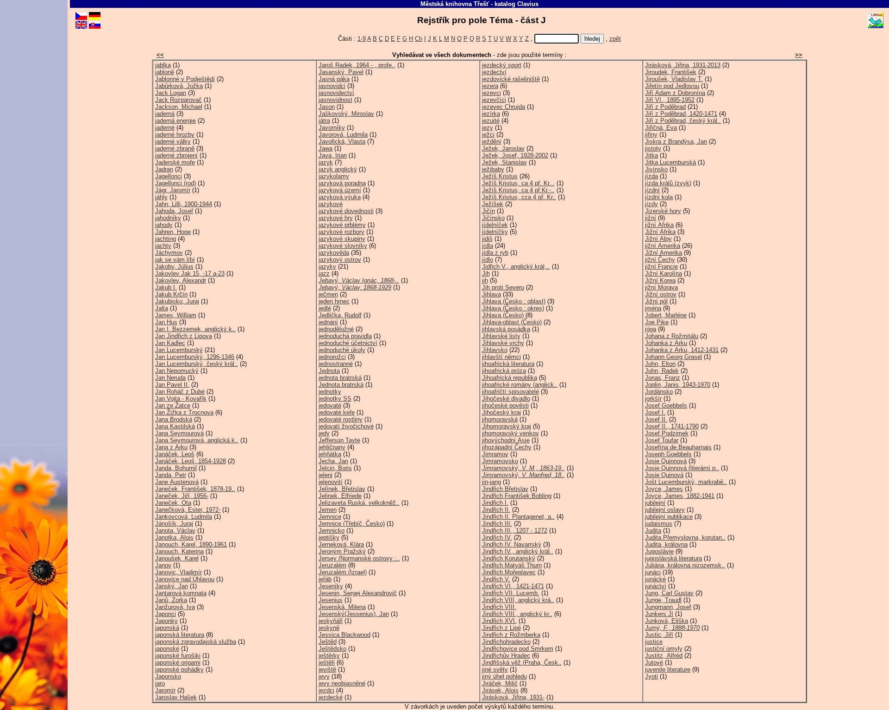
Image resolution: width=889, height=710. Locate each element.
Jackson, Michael (178, 106)
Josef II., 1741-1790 (672, 426)
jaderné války (173, 141)
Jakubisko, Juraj (177, 301)
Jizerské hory (663, 210)
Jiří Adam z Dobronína (675, 92)
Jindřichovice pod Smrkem (517, 648)
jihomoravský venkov (510, 433)
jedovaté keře (337, 412)
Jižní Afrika (660, 231)
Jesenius (331, 600)
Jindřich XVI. (499, 620)
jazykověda (334, 252)
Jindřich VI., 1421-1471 (513, 586)
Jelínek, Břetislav (342, 488)
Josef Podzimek (667, 433)
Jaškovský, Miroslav (346, 113)
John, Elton (660, 363)
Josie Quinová (664, 474)
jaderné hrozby (174, 134)
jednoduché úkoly (342, 349)
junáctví (655, 586)
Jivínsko (656, 169)
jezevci (491, 92)
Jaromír (165, 690)
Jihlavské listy (501, 336)
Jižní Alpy (658, 238)
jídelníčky (495, 231)
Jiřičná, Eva (661, 127)
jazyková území (340, 190)
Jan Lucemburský (179, 349)
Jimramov (495, 454)
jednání (328, 322)
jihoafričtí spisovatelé (510, 391)
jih (485, 280)
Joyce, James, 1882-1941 (679, 495)
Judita (653, 530)
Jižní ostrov (660, 294)
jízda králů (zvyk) (668, 183)
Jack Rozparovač (178, 99)
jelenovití (331, 481)
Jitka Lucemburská (670, 162)
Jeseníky (331, 586)
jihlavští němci (501, 356)
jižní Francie (661, 266)
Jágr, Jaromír (172, 190)
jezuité (491, 120)
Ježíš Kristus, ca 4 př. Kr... (518, 183)
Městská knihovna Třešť (454, 3)
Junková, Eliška (666, 620)
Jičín (488, 210)
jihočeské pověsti (505, 405)
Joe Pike (657, 322)
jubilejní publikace (669, 516)
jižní (650, 217)
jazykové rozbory (341, 231)
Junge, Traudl (663, 600)
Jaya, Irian (333, 155)
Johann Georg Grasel (673, 356)
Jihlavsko (494, 349)
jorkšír (653, 398)
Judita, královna (666, 544)
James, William (175, 315)
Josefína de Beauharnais (678, 447)
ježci (488, 134)
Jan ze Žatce (172, 405)
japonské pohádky (179, 669)
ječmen (328, 294)
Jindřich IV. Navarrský (511, 544)
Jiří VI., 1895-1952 (670, 99)
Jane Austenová (177, 481)
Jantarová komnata (181, 593)
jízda (651, 176)
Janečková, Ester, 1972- (187, 509)
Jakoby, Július (174, 266)
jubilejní (655, 502)
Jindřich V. (496, 579)
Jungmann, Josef (668, 606)
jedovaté (330, 405)
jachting (165, 238)
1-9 (361, 38)
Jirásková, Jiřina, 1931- (513, 697)
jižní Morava (661, 287)
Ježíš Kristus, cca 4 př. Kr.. (519, 197)
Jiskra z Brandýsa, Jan (676, 141)
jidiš (487, 238)
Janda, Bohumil (176, 468)
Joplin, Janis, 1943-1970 (677, 384)
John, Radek (662, 370)
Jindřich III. (497, 523)
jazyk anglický (338, 169)
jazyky (327, 266)
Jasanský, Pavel (341, 72)
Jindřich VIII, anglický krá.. (518, 600)
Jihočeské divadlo (506, 398)
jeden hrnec (334, 301)
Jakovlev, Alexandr (180, 280)
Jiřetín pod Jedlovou (672, 85)
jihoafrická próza (504, 370)
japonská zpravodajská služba (195, 641)
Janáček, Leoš (174, 454)
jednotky (330, 391)
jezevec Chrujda (503, 106)
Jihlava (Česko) (503, 315)
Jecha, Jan (333, 461)
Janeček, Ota (173, 502)
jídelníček (495, 224)
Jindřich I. (495, 502)
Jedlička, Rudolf (340, 315)
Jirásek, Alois (500, 690)
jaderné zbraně (174, 148)
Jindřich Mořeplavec (509, 572)
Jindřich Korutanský (508, 558)
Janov (163, 565)
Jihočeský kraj (501, 412)
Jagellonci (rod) (175, 183)
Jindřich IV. (497, 537)
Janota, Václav (175, 530)
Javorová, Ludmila (343, 134)
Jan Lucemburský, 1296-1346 (194, 356)
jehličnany (332, 447)
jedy (324, 433)
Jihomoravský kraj (506, 426)
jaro (160, 683)
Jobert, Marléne (666, 315)
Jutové (654, 662)
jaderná (165, 113)
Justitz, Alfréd (663, 655)
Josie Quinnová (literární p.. (682, 468)
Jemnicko (331, 530)
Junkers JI (659, 613)
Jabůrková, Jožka (179, 85)
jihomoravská (500, 419)
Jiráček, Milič (500, 683)
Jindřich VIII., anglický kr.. (517, 613)
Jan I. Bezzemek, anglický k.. (195, 329)
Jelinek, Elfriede (340, 495)
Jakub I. (166, 287)
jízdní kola (659, 197)
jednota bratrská (340, 377)
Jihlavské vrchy (503, 342)
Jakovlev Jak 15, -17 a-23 (190, 273)
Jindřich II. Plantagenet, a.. (518, 516)
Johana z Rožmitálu (671, 336)
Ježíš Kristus (500, 176)
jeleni (325, 474)
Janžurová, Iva (175, 606)
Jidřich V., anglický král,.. (516, 266)
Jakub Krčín (171, 294)
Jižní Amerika (663, 252)
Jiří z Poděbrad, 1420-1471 (681, 113)
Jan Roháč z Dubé (180, 391)
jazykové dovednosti (346, 210)
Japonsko (168, 676)
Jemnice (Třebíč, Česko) (352, 523)
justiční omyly (663, 648)
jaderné (165, 127)
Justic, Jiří (659, 634)
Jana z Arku (171, 447)
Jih (486, 273)
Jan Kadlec (170, 342)
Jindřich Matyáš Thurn (512, 565)
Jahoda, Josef (174, 210)
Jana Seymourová (179, 433)
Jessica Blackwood (344, 634)
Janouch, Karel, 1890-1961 (191, 544)
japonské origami (177, 662)
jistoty (653, 148)
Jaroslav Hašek (176, 697)
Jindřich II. (496, 509)
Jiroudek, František (670, 72)
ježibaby (493, 169)
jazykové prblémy (342, 224)
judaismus (658, 523)
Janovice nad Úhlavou (184, 579)
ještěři (327, 662)
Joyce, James (664, 488)
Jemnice (330, 516)
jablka (163, 65)
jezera (490, 85)
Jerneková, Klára (341, 544)
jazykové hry (336, 217)
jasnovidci (332, 85)
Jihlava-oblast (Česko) (512, 322)
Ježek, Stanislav (504, 162)
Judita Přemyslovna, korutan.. (685, 537)
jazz (324, 273)
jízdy (651, 204)
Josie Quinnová (666, 461)
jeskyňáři (331, 620)
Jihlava (491, 294)
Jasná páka (334, 78)
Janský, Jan (171, 586)
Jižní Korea (660, 280)
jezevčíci (494, 99)
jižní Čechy (660, 259)
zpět (615, 38)
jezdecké (331, 697)
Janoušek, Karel (177, 558)
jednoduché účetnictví (348, 342)
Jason (327, 106)
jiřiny (651, 134)
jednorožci (332, 356)
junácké (655, 579)
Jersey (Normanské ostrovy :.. (359, 558)
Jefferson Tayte (339, 440)
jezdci (326, 690)
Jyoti (651, 676)
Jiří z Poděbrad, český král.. (683, 120)
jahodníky (168, 217)
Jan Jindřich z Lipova (183, 336)
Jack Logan (170, 92)
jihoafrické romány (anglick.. (519, 384)
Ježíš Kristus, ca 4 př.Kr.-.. (518, 190)
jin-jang (491, 481)
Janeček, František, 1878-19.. (195, 488)
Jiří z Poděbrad (665, 106)
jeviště (327, 669)
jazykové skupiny (342, 238)
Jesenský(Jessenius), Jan (354, 613)
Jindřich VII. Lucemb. (510, 593)
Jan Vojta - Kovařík (181, 398)
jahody (164, 224)
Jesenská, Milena (342, 606)
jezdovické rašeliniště (511, 78)
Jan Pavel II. (172, 384)
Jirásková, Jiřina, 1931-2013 (682, 65)
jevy (324, 676)
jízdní (652, 190)
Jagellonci (168, 176)
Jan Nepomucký (177, 370)
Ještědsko (332, 648)
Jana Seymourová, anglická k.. (196, 440)
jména (653, 308)
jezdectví (494, 72)
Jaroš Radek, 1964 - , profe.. (357, 65)
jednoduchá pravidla (345, 336)
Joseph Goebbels (668, 454)
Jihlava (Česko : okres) (513, 308)
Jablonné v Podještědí (185, 78)
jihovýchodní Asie (506, 440)
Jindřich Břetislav (505, 488)
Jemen (328, 509)
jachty (163, 245)
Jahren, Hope (173, 231)
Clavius (527, 3)
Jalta (161, 308)
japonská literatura (179, 634)
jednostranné (336, 363)
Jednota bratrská (341, 384)
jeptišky (329, 537)
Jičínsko (493, 217)
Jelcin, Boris (335, 468)
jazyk (326, 162)
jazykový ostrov (340, 259)
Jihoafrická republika (509, 377)
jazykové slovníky (343, 245)
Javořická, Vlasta (342, 141)
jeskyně (329, 627)
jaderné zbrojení (176, 155)
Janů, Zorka (171, 600)
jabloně (164, 72)
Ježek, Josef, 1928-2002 (515, 155)
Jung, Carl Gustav (669, 593)
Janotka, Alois (174, 537)
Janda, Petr (170, 474)
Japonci (165, 613)
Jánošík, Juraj (174, 523)
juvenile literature (667, 669)
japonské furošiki (177, 655)
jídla (487, 245)
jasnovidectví (336, 92)
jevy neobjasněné (342, 683)
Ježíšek (492, 204)
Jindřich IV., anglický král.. (517, 551)
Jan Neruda (170, 377)
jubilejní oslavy (665, 509)
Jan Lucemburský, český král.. (196, 363)
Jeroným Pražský (342, 551)
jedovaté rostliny (341, 419)
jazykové (331, 204)
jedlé (325, 308)
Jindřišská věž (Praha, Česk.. (522, 662)
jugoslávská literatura (673, 558)
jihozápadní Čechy (507, 447)
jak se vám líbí (175, 259)
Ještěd (328, 641)
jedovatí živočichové (346, 426)
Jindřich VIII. (499, 606)
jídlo (487, 259)
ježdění (491, 141)
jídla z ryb (495, 252)
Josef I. (655, 412)
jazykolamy (334, 176)
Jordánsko (659, 391)
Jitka (651, 155)
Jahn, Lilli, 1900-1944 (183, 204)
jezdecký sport (501, 65)
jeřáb (325, 579)
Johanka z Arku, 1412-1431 (682, 349)
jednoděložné (336, 329)
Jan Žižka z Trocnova (184, 412)
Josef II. (656, 419)
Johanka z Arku (666, 342)
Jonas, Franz (662, 377)
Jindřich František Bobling (516, 495)
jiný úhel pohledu (504, 676)
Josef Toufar (661, 440)
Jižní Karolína (663, 273)
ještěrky (329, 655)
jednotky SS (335, 398)
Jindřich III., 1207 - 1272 (514, 530)
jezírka (491, 113)
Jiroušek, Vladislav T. (674, 78)
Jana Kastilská (175, 426)
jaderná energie (175, 120)
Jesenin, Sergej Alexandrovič (358, 593)
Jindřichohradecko (506, 641)
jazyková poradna (342, 183)
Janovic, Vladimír (178, 572)
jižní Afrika (659, 224)
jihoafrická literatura (508, 363)
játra (324, 120)
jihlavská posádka (506, 329)
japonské (167, 648)
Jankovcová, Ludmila (183, 516)
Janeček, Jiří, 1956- (181, 495)
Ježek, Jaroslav (503, 148)
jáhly (161, 197)
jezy (487, 127)
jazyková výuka (340, 197)
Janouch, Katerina (179, 551)
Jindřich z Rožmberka (511, 634)
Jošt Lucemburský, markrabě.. (686, 481)
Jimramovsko (500, 461)
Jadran (164, 169)
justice (654, 641)
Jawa (325, 148)
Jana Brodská (173, 419)
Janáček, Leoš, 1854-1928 (190, 461)
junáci (653, 572)
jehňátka (330, 454)
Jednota (329, 370)
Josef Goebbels (666, 405)
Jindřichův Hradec (506, 655)
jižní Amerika (662, 245)
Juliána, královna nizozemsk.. (685, 565)
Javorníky (332, 127)
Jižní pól (656, 301)
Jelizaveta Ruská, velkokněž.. (359, 502)
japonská (167, 627)
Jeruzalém (332, 565)
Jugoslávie (659, 551)
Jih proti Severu (503, 287)
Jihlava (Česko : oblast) (513, 301)
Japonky (166, 620)
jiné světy (495, 669)
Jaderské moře (175, 162)
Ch (418, 38)
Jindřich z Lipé (501, 627)
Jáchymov (169, 252)
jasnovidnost (335, 99)
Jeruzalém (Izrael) (343, 572)
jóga (650, 329)
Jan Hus (166, 322)
